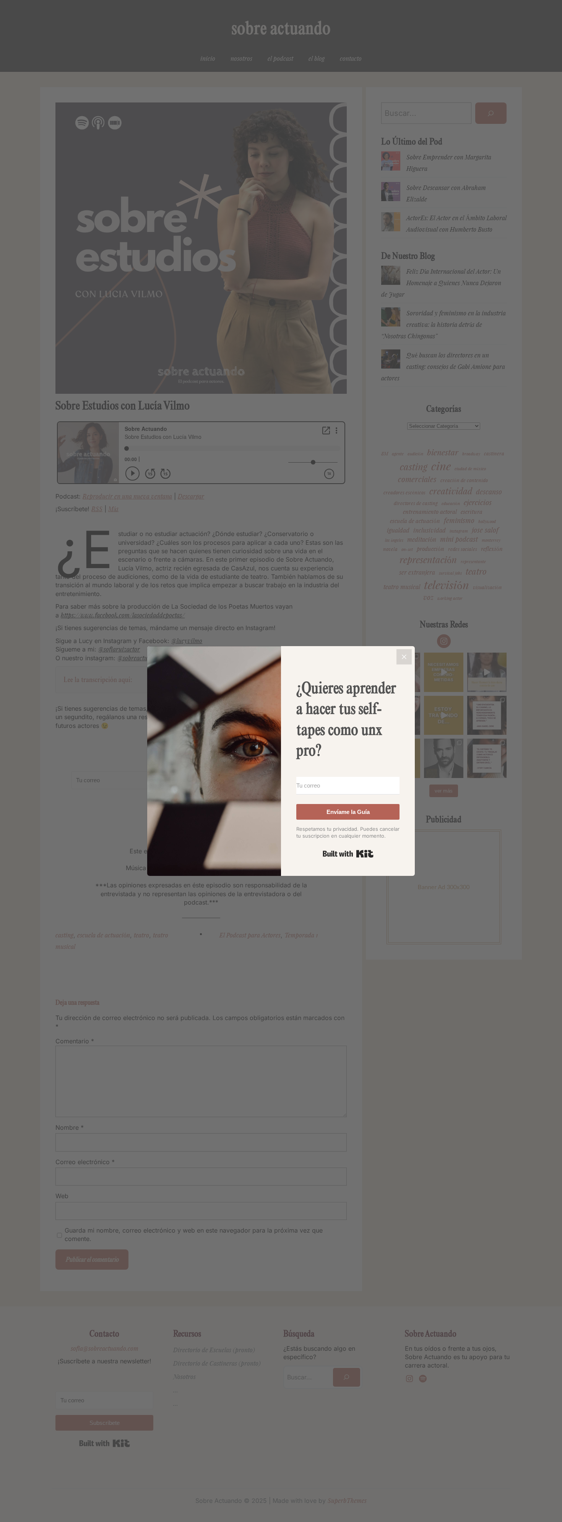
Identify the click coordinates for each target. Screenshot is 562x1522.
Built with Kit (348, 854)
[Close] (404, 656)
